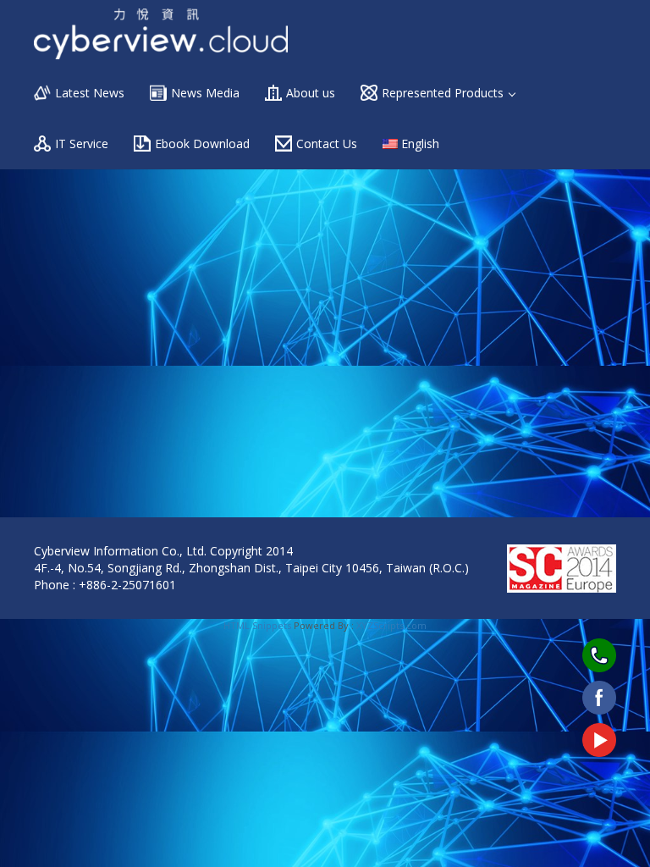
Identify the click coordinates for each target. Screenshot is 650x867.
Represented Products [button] (444, 93)
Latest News (89, 93)
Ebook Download (202, 143)
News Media (205, 93)
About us (310, 93)
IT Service (81, 143)
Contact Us (326, 143)
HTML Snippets (257, 625)
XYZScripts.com (391, 625)
